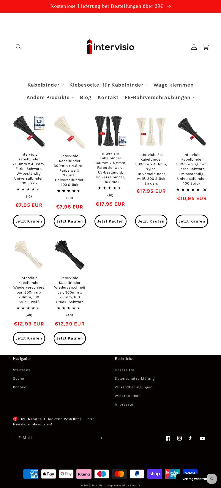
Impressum (125, 404)
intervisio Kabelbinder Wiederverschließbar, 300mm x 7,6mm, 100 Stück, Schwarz (69, 290)
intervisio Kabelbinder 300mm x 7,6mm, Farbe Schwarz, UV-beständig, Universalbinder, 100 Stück (192, 168)
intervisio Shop (102, 485)
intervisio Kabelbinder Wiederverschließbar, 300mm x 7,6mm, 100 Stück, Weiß (29, 290)
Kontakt (20, 387)
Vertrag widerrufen (196, 479)
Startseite (22, 370)
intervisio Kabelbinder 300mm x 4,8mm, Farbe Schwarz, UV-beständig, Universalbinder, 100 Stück (29, 168)
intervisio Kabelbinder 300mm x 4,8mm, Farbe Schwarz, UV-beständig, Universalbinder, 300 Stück (110, 167)
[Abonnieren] (100, 438)
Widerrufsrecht (128, 396)
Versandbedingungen (134, 387)
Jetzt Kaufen (29, 221)
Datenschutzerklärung (135, 378)
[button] (18, 46)
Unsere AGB (125, 370)
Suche (18, 378)
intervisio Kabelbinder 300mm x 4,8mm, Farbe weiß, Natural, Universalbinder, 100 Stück (69, 170)
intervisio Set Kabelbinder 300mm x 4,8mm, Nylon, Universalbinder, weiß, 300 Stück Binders (151, 168)
